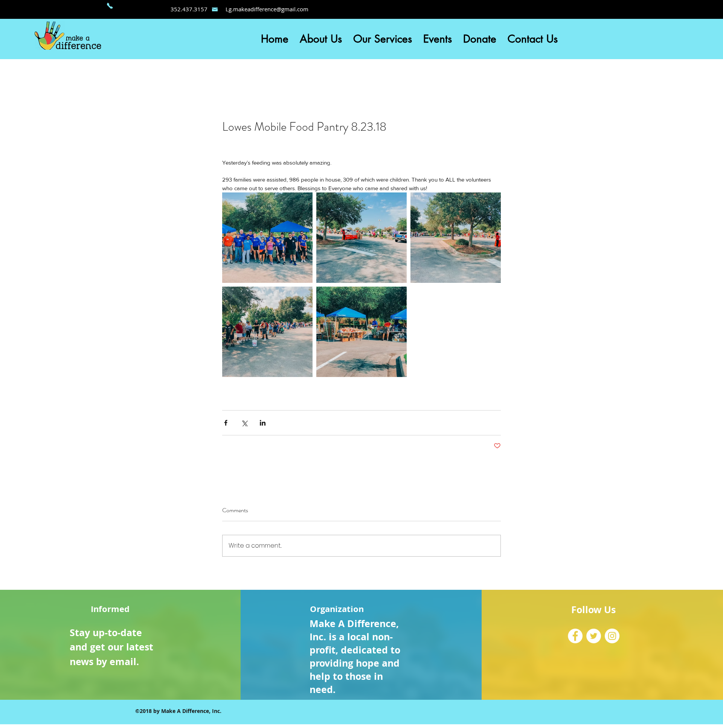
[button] (321, 39)
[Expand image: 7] (361, 332)
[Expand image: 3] (455, 237)
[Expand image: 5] (267, 332)
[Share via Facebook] (225, 422)
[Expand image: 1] (267, 237)
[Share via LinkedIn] (262, 422)
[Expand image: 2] (361, 237)
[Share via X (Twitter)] (244, 422)
